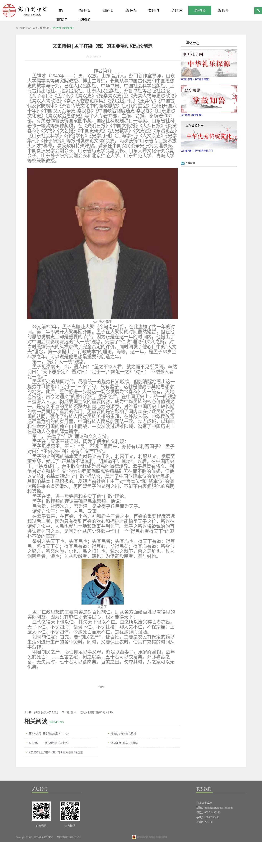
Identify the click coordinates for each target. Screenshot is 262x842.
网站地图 (90, 837)
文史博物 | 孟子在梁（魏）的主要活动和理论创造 (56, 752)
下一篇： (88, 712)
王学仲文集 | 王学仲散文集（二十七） (49, 733)
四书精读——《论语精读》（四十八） (49, 742)
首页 (61, 10)
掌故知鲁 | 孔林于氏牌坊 (124, 742)
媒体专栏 (44, 28)
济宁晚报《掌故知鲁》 (63, 28)
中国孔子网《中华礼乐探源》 (196, 79)
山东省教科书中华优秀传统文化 (197, 151)
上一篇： (41, 712)
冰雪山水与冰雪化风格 (123, 733)
